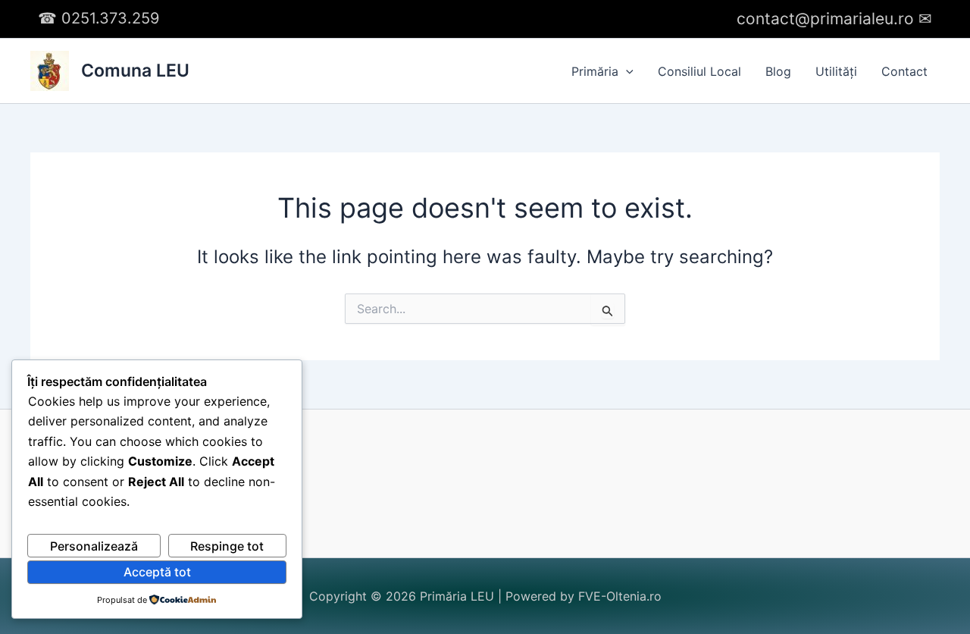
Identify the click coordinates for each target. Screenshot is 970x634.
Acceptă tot (157, 571)
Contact (904, 71)
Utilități (836, 71)
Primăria (594, 71)
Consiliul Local (699, 71)
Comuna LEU (135, 70)
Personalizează (94, 546)
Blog (778, 71)
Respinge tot (227, 546)
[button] (626, 71)
